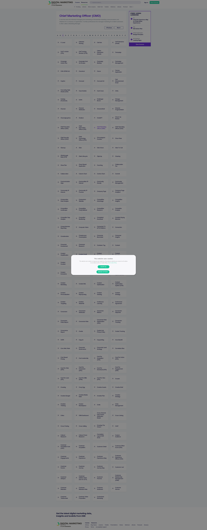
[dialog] (103, 265)
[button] (103, 271)
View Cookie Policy (112, 263)
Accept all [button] (104, 266)
